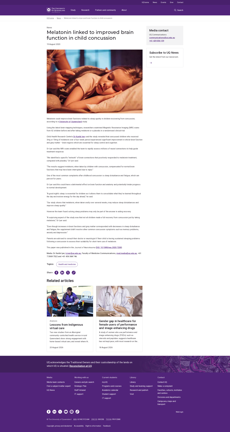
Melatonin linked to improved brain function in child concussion (88, 18)
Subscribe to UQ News (164, 52)
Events (163, 2)
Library (133, 382)
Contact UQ (162, 382)
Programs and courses (111, 386)
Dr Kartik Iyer (79, 136)
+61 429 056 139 (156, 41)
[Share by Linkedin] (62, 273)
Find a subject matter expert (59, 386)
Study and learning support (141, 386)
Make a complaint (165, 386)
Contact (180, 2)
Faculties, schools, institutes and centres (170, 391)
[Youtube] (66, 412)
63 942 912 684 (83, 419)
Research (85, 10)
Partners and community (105, 10)
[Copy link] (74, 273)
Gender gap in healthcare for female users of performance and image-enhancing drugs (118, 324)
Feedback (107, 426)
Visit (132, 394)
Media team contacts (56, 382)
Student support (109, 394)
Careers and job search (84, 382)
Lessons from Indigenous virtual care (66, 326)
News (155, 2)
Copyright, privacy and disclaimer (59, 426)
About (124, 10)
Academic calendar (110, 390)
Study (73, 10)
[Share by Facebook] (56, 273)
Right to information (93, 426)
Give (171, 2)
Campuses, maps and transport (167, 402)
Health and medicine (67, 264)
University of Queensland (70, 122)
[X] (60, 412)
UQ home (145, 2)
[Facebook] (49, 412)
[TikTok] (77, 412)
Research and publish (139, 390)
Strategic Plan (80, 386)
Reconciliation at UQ (80, 365)
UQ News (51, 390)
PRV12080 (116, 419)
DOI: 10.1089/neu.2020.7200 (108, 247)
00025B (101, 419)
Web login (179, 412)
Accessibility (79, 426)
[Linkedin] (54, 412)
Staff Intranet (80, 390)
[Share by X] (68, 273)
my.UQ (104, 382)
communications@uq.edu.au (162, 38)
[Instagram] (72, 412)
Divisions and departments (169, 397)
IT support (78, 394)
